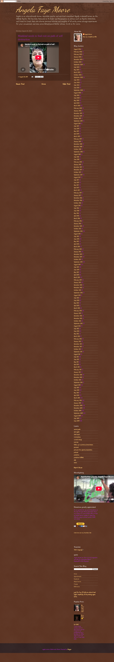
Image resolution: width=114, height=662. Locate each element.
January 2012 (77, 341)
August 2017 (77, 177)
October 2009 (77, 411)
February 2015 (78, 249)
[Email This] (36, 77)
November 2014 (78, 257)
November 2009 (78, 408)
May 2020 (76, 100)
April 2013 (76, 306)
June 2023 (77, 82)
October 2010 (77, 380)
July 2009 (76, 418)
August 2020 (77, 93)
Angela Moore (88, 34)
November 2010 (78, 377)
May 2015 (76, 241)
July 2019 (76, 126)
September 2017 (78, 175)
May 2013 (76, 303)
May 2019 (76, 131)
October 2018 (77, 149)
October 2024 (77, 62)
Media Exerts (77, 582)
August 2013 (77, 295)
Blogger (69, 649)
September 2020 (78, 90)
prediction (76, 455)
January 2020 (77, 111)
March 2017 (77, 190)
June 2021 (76, 88)
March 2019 (77, 136)
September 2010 (78, 382)
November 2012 (78, 318)
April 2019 (76, 134)
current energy (78, 440)
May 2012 (76, 334)
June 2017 (76, 182)
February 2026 (78, 52)
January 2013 (77, 313)
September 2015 (78, 231)
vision (75, 463)
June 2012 (76, 331)
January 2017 (77, 195)
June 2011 (76, 359)
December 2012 (78, 316)
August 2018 (77, 154)
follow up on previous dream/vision (83, 445)
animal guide (77, 429)
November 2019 (78, 116)
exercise (76, 442)
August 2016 (77, 205)
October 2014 (77, 259)
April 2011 (76, 364)
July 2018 (76, 157)
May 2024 (76, 70)
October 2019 (77, 118)
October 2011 (77, 349)
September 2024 (78, 65)
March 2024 (77, 72)
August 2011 (77, 354)
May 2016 (76, 213)
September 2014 (78, 262)
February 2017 (78, 193)
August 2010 (77, 385)
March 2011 (77, 367)
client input (77, 434)
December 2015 (78, 226)
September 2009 (78, 413)
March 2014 (77, 277)
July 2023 (76, 80)
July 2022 (76, 85)
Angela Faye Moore (43, 9)
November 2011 (78, 347)
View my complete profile (90, 37)
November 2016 (78, 200)
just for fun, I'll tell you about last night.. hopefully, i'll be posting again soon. (85, 594)
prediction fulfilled (79, 457)
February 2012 (78, 339)
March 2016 (77, 218)
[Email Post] (32, 77)
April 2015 (76, 244)
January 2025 (77, 57)
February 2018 (78, 162)
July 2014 (76, 267)
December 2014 (78, 254)
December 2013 (78, 285)
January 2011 (77, 372)
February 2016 (78, 221)
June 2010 (76, 390)
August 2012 (77, 326)
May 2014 (76, 272)
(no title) (76, 624)
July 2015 (76, 236)
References (77, 587)
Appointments (77, 576)
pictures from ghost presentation (83, 450)
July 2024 (76, 67)
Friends (76, 584)
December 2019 (78, 113)
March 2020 (77, 106)
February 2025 (78, 54)
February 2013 (78, 311)
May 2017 (76, 185)
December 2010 (78, 375)
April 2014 (76, 275)
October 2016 (77, 203)
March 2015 (77, 247)
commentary (77, 437)
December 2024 (78, 59)
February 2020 (78, 108)
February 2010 (78, 400)
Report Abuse (78, 468)
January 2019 (77, 141)
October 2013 (77, 290)
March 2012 (77, 336)
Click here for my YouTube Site (82, 532)
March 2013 (77, 308)
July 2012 (76, 329)
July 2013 (76, 298)
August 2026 (77, 49)
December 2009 (78, 405)
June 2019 (76, 129)
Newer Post (20, 84)
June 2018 (76, 159)
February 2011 (77, 370)
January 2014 (77, 282)
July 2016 (76, 208)
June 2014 (76, 270)
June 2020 (77, 98)
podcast (76, 452)
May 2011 (76, 362)
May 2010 (76, 393)
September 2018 (78, 152)
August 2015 (77, 234)
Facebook (76, 579)
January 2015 (77, 252)
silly (75, 460)
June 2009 (76, 421)
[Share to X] (39, 77)
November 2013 (78, 288)
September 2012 (78, 323)
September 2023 (78, 77)
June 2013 (76, 300)
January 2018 (77, 164)
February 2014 (78, 280)
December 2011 (78, 344)
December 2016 (78, 198)
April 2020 (76, 103)
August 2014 (77, 264)
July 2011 (76, 357)
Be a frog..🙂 (82, 616)
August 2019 (77, 123)
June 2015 (76, 239)
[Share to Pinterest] (42, 77)
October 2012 (77, 321)
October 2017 (77, 172)
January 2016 (77, 223)
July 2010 (76, 388)
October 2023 (77, 75)
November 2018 (78, 147)
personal (76, 447)
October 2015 (77, 229)
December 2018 (78, 144)
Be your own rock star (82, 608)
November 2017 (78, 170)
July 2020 (76, 95)
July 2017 (76, 180)
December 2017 (78, 167)
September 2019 (78, 121)
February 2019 (78, 139)
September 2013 (78, 293)
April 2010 (76, 395)
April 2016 (76, 216)
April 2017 (76, 188)
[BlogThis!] (37, 77)
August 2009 (77, 416)
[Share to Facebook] (41, 77)
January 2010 (77, 403)
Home (44, 84)
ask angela (76, 432)
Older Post (66, 84)
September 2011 (78, 352)
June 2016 (76, 211)
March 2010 (77, 398)
